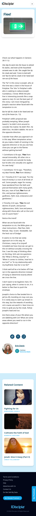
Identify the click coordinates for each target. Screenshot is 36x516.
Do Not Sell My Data (10, 492)
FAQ (4, 483)
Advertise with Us (9, 486)
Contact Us (7, 489)
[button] (32, 4)
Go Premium (34, 493)
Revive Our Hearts (25, 352)
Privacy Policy (8, 480)
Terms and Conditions (11, 477)
